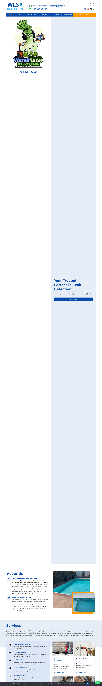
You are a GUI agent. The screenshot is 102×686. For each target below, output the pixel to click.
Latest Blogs (68, 14)
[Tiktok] (90, 9)
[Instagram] (88, 9)
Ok (87, 683)
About (19, 14)
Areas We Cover (31, 14)
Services (44, 14)
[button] (98, 682)
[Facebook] (85, 9)
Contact (56, 14)
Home (10, 14)
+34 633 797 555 (29, 72)
